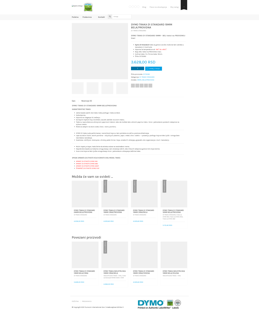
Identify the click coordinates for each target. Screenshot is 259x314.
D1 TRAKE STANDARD (138, 31)
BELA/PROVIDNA (148, 80)
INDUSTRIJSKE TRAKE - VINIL (112, 276)
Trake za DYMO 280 (169, 219)
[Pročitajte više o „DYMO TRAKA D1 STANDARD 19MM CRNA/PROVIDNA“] (125, 221)
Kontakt (101, 17)
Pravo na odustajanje (158, 7)
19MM (139, 80)
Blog (144, 7)
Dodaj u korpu (154, 68)
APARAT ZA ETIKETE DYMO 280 (87, 164)
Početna (75, 17)
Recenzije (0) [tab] (86, 101)
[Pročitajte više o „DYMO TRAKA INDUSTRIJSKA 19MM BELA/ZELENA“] (184, 282)
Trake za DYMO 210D (176, 217)
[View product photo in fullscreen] (124, 75)
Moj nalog (174, 7)
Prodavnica (87, 17)
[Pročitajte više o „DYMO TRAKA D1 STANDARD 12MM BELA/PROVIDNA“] (184, 225)
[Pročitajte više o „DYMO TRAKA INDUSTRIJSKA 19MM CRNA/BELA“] (125, 284)
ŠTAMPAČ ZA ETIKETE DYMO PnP (87, 168)
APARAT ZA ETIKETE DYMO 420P (87, 166)
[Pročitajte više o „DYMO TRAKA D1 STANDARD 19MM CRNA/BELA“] (155, 221)
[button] (95, 221)
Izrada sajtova (111, 307)
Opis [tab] (73, 101)
